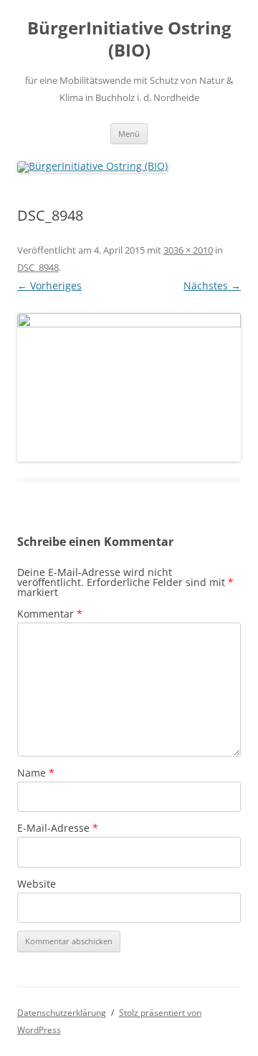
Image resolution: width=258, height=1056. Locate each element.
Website (36, 884)
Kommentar (49, 613)
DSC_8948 (38, 267)
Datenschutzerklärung (61, 1013)
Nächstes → (212, 285)
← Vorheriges (49, 285)
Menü (129, 133)
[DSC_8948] (129, 387)
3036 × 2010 (188, 250)
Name (35, 772)
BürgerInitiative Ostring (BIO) (129, 39)
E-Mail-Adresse (57, 828)
